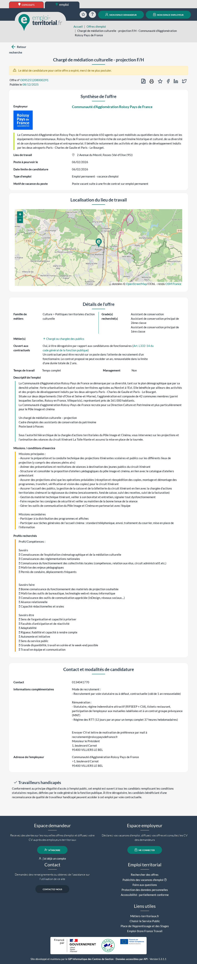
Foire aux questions (145, 884)
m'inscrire (54, 850)
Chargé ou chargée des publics (65, 338)
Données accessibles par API (132, 959)
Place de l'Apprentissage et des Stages (145, 926)
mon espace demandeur (123, 14)
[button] (98, 243)
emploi (64, 4)
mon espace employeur (170, 14)
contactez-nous (52, 889)
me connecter (146, 850)
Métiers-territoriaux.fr (144, 916)
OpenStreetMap (136, 284)
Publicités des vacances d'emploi (143, 879)
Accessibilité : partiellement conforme (145, 894)
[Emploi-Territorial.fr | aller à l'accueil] (40, 22)
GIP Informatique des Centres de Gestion (91, 959)
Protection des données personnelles (145, 889)
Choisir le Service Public (145, 921)
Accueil (78, 26)
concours (27, 4)
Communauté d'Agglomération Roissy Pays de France (112, 107)
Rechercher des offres (145, 874)
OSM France (173, 284)
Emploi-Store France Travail (144, 931)
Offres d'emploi (96, 26)
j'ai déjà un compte (54, 858)
